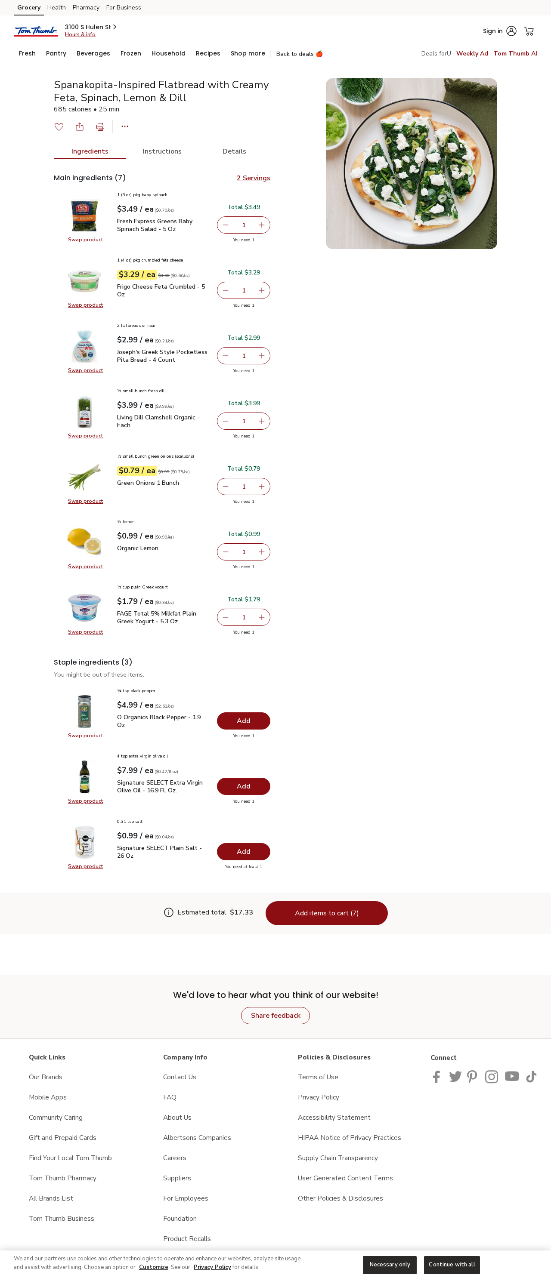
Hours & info (80, 34)
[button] (91, 27)
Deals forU (436, 53)
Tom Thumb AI (515, 53)
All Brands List (51, 1198)
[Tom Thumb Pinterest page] (473, 1076)
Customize (153, 1267)
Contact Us (179, 1076)
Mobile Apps (48, 1097)
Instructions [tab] (162, 151)
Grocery (28, 7)
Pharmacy (86, 7)
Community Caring (56, 1117)
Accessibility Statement (334, 1117)
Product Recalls (187, 1238)
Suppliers (177, 1177)
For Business (123, 7)
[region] (275, 1265)
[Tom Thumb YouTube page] (512, 1076)
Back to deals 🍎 (299, 54)
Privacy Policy (318, 1097)
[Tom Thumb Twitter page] (455, 1076)
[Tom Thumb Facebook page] (438, 1076)
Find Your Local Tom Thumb (70, 1157)
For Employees (185, 1198)
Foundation (180, 1218)
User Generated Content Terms (345, 1177)
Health (56, 7)
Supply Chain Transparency (338, 1157)
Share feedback (275, 1015)
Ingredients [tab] (89, 151)
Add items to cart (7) (327, 913)
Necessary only (390, 1265)
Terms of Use (318, 1076)
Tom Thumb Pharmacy (62, 1177)
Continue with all (452, 1265)
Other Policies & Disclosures (340, 1198)
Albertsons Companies (197, 1137)
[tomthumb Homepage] (36, 30)
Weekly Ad (472, 53)
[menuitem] (27, 53)
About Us (177, 1117)
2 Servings (253, 178)
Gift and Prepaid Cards (62, 1137)
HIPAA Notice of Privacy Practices (349, 1137)
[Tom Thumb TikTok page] (531, 1076)
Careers (174, 1157)
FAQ (169, 1097)
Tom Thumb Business (61, 1218)
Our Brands (45, 1076)
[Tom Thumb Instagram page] (492, 1076)
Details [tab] (234, 151)
